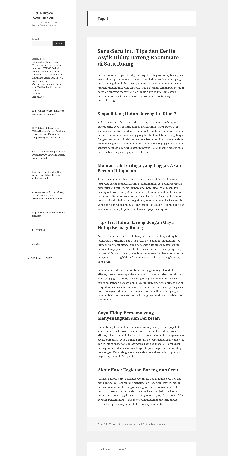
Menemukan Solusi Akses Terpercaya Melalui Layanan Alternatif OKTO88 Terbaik (46, 65)
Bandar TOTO (44, 258)
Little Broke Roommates (43, 15)
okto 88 (36, 244)
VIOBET (36, 93)
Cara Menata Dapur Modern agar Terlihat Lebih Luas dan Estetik (47, 87)
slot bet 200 (28, 258)
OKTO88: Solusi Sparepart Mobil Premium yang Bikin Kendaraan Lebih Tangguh (48, 154)
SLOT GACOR (39, 229)
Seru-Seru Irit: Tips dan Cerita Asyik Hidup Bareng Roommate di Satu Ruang (138, 57)
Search (36, 39)
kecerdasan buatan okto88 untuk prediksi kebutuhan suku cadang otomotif (47, 175)
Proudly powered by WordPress (114, 449)
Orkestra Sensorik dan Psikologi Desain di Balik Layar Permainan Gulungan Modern (48, 195)
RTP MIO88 (38, 96)
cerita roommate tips (126, 424)
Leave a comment (160, 424)
